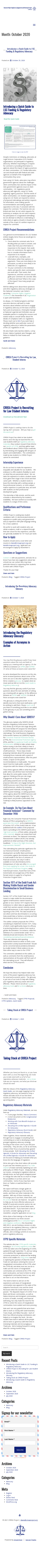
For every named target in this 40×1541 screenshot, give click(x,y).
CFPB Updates (7, 1001)
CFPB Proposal (28, 999)
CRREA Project (25, 577)
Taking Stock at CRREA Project (20, 1010)
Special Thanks (31, 1540)
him (18, 321)
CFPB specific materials (27, 1244)
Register (9, 1493)
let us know (22, 986)
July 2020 (9, 1396)
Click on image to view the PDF (20, 152)
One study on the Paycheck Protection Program (19, 867)
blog (33, 1213)
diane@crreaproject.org (19, 543)
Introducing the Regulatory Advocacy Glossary (20, 587)
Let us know (31, 1079)
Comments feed (12, 1500)
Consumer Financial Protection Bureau (20, 737)
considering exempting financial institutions (18, 937)
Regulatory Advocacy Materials (19, 1110)
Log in (8, 1495)
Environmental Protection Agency (24, 740)
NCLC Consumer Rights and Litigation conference (19, 1222)
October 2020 (11, 1391)
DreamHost (18, 1540)
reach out (29, 705)
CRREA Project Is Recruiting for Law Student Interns (21, 358)
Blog (10, 577)
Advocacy (12, 348)
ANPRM (31, 667)
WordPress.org (11, 1502)
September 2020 (12, 1394)
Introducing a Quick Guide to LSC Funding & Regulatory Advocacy (20, 50)
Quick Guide (17, 1001)
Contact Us (7, 558)
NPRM (22, 667)
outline (19, 827)
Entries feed (10, 1497)
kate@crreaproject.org (11, 545)
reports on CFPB (12, 446)
